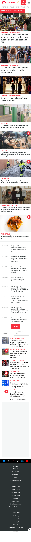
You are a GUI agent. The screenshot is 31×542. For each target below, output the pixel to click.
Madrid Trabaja (15, 380)
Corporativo (15, 487)
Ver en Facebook (4, 461)
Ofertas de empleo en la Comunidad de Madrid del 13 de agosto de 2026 (5, 383)
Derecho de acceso (15, 504)
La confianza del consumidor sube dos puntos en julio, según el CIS (15, 55)
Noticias (5, 7)
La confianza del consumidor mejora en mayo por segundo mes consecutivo (15, 85)
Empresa (4, 150)
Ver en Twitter (8, 461)
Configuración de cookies (15, 527)
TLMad (12, 7)
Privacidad (15, 519)
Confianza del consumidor (10, 32)
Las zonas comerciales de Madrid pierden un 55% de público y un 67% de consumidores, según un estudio (15, 195)
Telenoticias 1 (6, 234)
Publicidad (15, 501)
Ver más (15, 326)
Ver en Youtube (27, 461)
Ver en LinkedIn (22, 461)
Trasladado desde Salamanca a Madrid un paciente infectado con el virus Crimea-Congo (5, 340)
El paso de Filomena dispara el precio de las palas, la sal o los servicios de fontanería (15, 168)
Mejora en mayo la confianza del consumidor (14, 99)
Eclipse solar (14, 371)
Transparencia (15, 495)
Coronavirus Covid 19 (9, 205)
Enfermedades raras (17, 338)
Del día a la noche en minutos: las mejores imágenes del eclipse (5, 374)
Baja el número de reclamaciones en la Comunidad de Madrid (18, 279)
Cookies (15, 524)
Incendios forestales (17, 349)
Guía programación (15, 480)
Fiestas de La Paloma (17, 360)
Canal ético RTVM (15, 513)
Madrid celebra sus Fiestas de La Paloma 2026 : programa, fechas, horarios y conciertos (5, 363)
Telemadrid (15, 471)
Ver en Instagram (13, 461)
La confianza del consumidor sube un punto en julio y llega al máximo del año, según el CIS (15, 22)
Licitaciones (15, 510)
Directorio (15, 498)
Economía (4, 123)
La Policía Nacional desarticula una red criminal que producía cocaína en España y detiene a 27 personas (5, 392)
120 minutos (5, 179)
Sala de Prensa (15, 489)
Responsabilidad (15, 492)
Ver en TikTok (18, 461)
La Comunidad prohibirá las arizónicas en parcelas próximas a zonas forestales (5, 351)
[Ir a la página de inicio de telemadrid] (8, 2)
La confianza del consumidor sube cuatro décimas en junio (19, 319)
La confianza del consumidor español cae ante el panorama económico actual (15, 113)
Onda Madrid (20, 7)
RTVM (15, 466)
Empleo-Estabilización (15, 507)
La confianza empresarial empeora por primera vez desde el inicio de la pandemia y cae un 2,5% (15, 140)
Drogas (12, 390)
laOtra (15, 477)
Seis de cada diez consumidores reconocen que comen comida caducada (15, 223)
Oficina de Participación (15, 516)
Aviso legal (15, 521)
